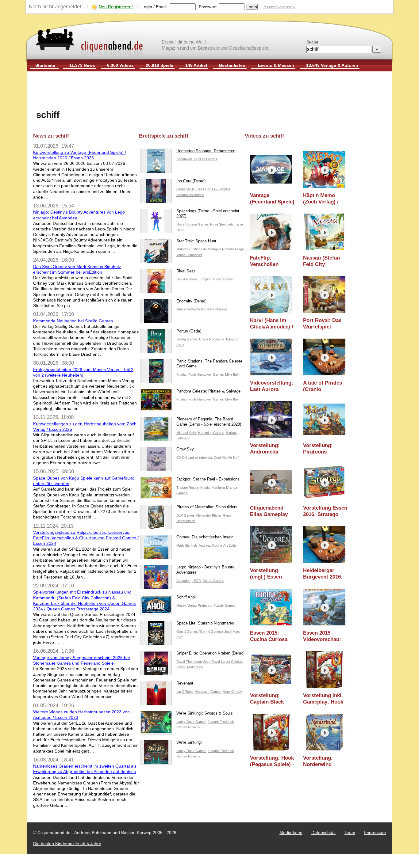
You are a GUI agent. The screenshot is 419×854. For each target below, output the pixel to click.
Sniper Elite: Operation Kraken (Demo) (210, 653)
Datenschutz (323, 832)
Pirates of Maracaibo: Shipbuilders (206, 507)
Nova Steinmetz (222, 224)
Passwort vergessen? (279, 7)
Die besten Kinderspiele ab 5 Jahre (67, 843)
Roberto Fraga (233, 249)
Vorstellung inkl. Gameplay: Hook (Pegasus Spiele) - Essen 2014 (325, 699)
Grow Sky (185, 449)
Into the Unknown (214, 309)
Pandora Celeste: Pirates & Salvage (208, 391)
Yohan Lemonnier (189, 255)
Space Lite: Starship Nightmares (205, 623)
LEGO (196, 581)
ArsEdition (230, 545)
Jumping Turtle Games (216, 279)
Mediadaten (290, 832)
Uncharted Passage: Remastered (205, 151)
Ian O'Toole (184, 691)
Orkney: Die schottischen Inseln (204, 537)
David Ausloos (187, 279)
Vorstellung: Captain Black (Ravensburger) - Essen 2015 (270, 699)
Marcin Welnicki (188, 309)
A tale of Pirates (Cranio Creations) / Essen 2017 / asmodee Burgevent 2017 (322, 386)
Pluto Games (207, 159)
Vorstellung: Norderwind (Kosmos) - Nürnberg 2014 (321, 761)
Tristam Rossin (187, 487)
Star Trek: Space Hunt (196, 241)
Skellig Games (187, 339)
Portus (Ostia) (188, 331)
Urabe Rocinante (211, 339)
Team (349, 832)
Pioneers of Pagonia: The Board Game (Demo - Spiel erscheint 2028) (208, 422)
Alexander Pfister (208, 515)
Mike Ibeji (232, 374)
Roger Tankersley (189, 667)
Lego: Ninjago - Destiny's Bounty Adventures (205, 570)
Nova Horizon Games (192, 224)
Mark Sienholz (187, 545)
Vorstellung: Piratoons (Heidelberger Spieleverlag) (319, 448)
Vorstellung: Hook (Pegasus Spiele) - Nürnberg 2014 (272, 761)
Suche (312, 42)
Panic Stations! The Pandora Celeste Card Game (209, 364)
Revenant (184, 683)
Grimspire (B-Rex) (190, 189)
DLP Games (185, 515)
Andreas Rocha (210, 545)
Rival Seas (186, 271)
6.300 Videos (120, 65)
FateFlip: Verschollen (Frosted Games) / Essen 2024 (272, 261)
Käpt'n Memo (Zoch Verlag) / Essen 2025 (321, 198)
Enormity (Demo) (191, 301)
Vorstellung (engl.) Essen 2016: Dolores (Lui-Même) (266, 573)
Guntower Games (210, 374)
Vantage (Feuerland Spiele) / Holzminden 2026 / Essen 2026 (272, 198)
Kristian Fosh (186, 374)
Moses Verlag (186, 605)
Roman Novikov (188, 727)
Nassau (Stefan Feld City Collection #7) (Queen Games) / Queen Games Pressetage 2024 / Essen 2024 (324, 261)
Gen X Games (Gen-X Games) (199, 631)
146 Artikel (196, 65)
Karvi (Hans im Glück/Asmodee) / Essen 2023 (271, 323)
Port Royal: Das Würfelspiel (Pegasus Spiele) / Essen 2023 (325, 323)
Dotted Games (213, 581)
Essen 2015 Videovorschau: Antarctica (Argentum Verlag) (322, 636)
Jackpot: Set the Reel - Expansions (208, 479)
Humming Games (211, 433)
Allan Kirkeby (232, 691)
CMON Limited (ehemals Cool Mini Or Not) (208, 457)
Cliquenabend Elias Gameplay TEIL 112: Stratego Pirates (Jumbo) (270, 511)
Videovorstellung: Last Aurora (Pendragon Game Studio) (272, 386)
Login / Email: (154, 6)
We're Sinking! (189, 742)
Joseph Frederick (221, 721)
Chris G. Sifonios (217, 189)
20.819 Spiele (159, 65)
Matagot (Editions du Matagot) (198, 249)
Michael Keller (186, 433)
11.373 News (82, 65)
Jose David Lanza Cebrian (223, 661)
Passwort (208, 6)
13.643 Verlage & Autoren (332, 65)
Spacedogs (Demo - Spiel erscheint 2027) (207, 213)
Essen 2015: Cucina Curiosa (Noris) (268, 636)
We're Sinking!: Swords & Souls (204, 713)
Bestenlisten (232, 65)
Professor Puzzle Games (217, 605)
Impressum (375, 832)
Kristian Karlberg (212, 487)
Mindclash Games (207, 691)
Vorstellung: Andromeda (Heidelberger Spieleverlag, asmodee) (266, 448)
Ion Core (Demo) (191, 181)
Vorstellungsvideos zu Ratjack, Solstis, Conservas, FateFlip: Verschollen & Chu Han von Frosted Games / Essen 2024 (86, 538)
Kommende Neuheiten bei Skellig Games (73, 320)
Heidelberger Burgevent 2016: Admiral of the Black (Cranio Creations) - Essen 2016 (323, 573)
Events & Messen (276, 65)
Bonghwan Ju (186, 159)
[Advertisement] (209, 91)
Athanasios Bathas (190, 195)
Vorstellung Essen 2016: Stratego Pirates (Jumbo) (325, 511)
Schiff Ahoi (186, 597)
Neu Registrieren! (116, 6)
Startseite (45, 65)
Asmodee (183, 581)
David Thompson (189, 661)
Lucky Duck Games (191, 721)
